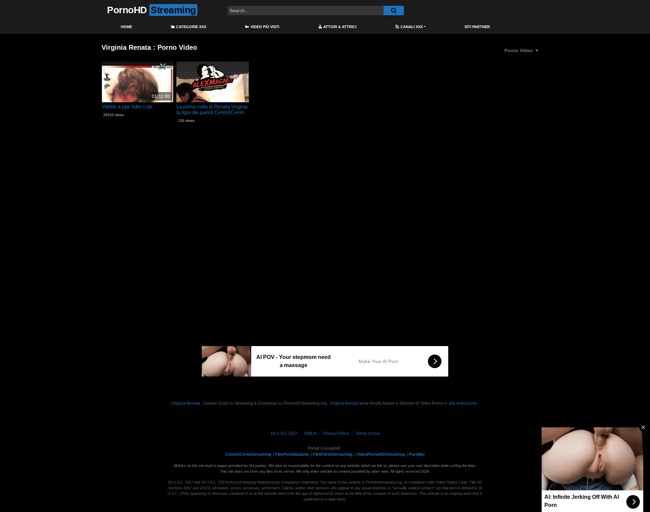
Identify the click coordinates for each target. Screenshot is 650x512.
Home (126, 27)
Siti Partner (477, 27)
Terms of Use (368, 433)
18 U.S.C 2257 (284, 433)
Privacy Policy (336, 433)
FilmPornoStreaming (332, 454)
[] (394, 10)
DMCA (310, 433)
